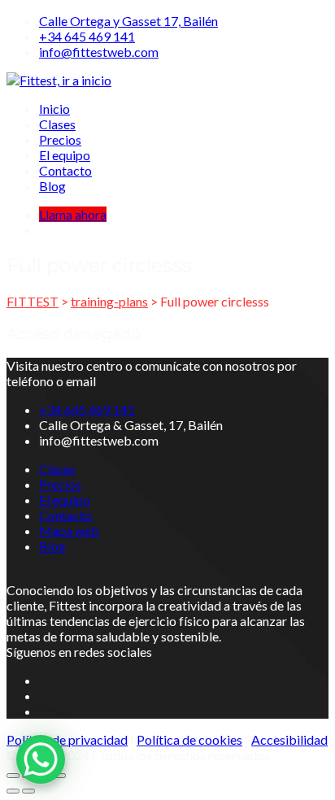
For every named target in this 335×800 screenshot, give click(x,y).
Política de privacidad (67, 739)
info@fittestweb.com (99, 51)
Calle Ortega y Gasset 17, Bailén (128, 20)
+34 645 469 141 (87, 36)
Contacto (65, 170)
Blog (52, 185)
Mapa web (69, 530)
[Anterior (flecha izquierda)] (13, 791)
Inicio (54, 108)
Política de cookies (189, 739)
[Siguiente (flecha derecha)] (28, 791)
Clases (57, 124)
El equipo (64, 155)
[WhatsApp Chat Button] (40, 759)
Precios (60, 139)
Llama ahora (73, 214)
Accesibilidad (289, 739)
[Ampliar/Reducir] (13, 775)
